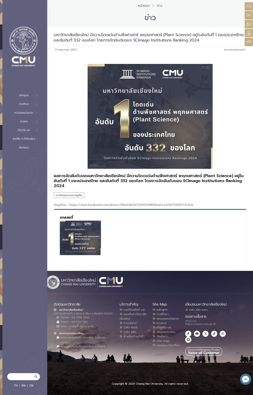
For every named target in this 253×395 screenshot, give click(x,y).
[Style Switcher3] (249, 6)
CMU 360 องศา (198, 310)
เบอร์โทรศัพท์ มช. (133, 310)
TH (16, 385)
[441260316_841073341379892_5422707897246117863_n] (80, 238)
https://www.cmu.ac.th (200, 324)
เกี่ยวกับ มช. (163, 327)
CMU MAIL (130, 327)
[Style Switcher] (249, 15)
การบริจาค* (130, 323)
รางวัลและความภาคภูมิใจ (69, 195)
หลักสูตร (161, 310)
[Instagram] (223, 334)
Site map (162, 341)
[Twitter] (205, 334)
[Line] (188, 340)
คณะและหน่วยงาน (167, 318)
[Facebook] (188, 334)
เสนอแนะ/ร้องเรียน (167, 345)
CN (31, 385)
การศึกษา (162, 314)
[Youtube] (197, 334)
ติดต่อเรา (24, 148)
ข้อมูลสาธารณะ (165, 332)
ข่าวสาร (160, 323)
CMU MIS (129, 332)
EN (23, 385)
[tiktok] (214, 334)
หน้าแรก (143, 5)
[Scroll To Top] (246, 391)
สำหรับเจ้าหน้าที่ (132, 336)
